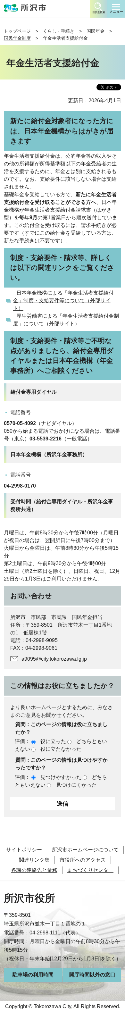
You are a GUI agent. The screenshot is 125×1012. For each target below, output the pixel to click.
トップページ (17, 31)
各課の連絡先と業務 (34, 870)
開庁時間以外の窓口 (92, 974)
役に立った (53, 741)
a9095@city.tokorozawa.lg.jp (54, 659)
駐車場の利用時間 (33, 974)
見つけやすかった (60, 777)
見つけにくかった (76, 785)
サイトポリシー (24, 849)
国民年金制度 (17, 38)
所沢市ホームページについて (85, 849)
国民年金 (95, 31)
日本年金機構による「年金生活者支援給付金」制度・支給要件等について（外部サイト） (63, 300)
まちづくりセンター (90, 870)
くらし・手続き (58, 31)
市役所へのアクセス (83, 860)
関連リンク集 (34, 860)
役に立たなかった (60, 749)
